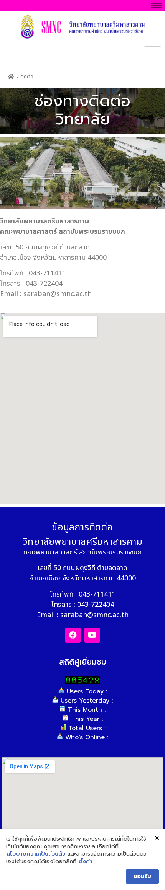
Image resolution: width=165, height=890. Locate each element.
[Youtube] (92, 635)
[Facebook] (73, 635)
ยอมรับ (142, 876)
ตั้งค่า (85, 862)
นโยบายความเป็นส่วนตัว (36, 854)
